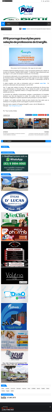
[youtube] (45, 1)
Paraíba (43, 388)
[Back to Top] (50, 407)
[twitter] (43, 1)
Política (3, 390)
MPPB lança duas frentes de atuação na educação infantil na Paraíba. (40, 125)
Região (7, 390)
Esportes (24, 388)
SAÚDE (12, 390)
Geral (29, 388)
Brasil (17, 28)
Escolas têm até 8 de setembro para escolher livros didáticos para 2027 (10, 125)
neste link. (43, 83)
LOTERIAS (33, 388)
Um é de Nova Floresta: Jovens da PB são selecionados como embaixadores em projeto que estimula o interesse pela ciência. (26, 123)
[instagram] (47, 1)
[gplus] (49, 1)
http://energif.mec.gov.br (15, 105)
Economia (13, 388)
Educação (8, 34)
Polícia (47, 388)
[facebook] (41, 1)
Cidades (7, 388)
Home (4, 34)
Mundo (38, 388)
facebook (48, 141)
